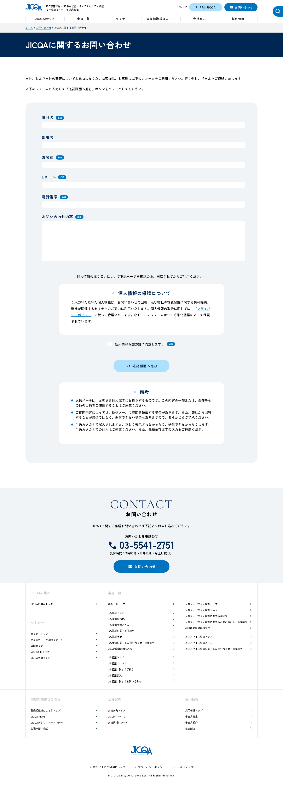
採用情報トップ (194, 710)
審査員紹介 (191, 722)
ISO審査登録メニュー (120, 624)
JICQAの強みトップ (42, 604)
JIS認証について (117, 663)
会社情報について (118, 722)
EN (179, 7)
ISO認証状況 (115, 636)
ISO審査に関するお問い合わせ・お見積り (131, 642)
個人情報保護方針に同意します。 (143, 344)
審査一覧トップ (116, 604)
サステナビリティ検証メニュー (202, 610)
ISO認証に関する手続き (121, 630)
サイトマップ (185, 767)
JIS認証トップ (116, 657)
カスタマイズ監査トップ (199, 636)
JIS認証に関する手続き (121, 669)
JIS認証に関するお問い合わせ (125, 681)
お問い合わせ (244, 7)
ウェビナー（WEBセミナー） (47, 639)
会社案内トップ (116, 710)
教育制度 (190, 728)
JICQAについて (116, 716)
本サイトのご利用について (109, 767)
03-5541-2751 (146, 544)
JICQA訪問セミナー (42, 657)
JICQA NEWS (38, 716)
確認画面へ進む (144, 365)
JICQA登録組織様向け (120, 648)
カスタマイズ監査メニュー (200, 642)
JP (185, 7)
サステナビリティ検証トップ (201, 604)
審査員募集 (191, 716)
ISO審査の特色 (116, 618)
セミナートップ (39, 633)
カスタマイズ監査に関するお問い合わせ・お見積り (213, 648)
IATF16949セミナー (41, 651)
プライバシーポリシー (151, 767)
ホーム (29, 27)
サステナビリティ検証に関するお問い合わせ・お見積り (216, 622)
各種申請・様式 (39, 728)
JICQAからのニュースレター (47, 722)
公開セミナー (38, 645)
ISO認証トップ (116, 612)
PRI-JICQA (207, 7)
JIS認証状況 (115, 675)
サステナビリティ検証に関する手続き (206, 616)
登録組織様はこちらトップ (45, 710)
